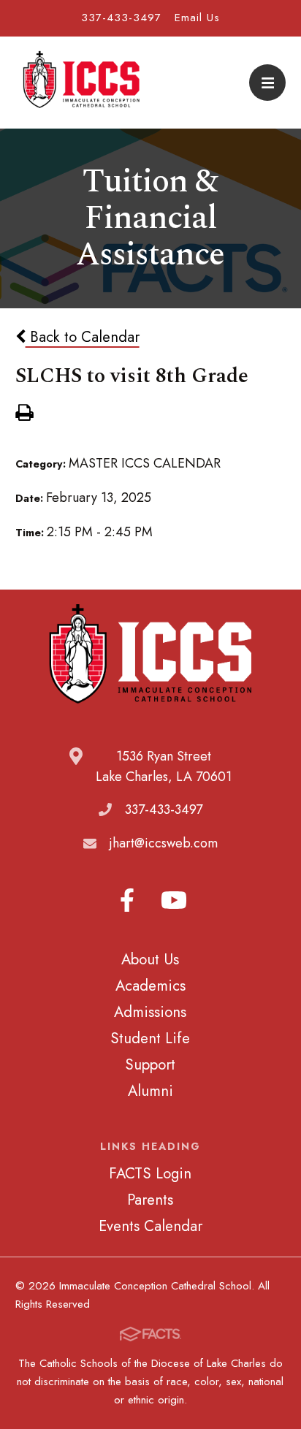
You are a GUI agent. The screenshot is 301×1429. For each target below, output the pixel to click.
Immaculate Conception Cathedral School (81, 82)
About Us (150, 959)
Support (150, 1064)
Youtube (174, 900)
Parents (150, 1200)
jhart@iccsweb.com (164, 843)
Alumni (150, 1091)
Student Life (150, 1038)
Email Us (197, 17)
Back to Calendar (83, 337)
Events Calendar (150, 1226)
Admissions (150, 1012)
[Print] (24, 414)
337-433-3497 (121, 17)
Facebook (127, 900)
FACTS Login (150, 1173)
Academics (150, 986)
